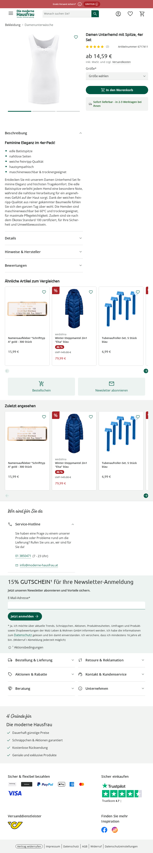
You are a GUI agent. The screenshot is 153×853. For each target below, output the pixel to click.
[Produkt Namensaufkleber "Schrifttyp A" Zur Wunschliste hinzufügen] (44, 292)
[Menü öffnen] (11, 13)
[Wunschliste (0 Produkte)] (130, 14)
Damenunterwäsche (39, 25)
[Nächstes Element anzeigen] (146, 371)
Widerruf (96, 846)
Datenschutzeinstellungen (121, 846)
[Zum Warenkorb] (142, 14)
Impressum (53, 846)
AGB (84, 846)
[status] (66, 14)
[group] (44, 69)
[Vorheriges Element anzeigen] (7, 371)
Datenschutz (23, 635)
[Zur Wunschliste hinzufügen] (76, 37)
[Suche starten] (95, 13)
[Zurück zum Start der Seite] (149, 827)
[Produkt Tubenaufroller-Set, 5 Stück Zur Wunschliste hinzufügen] (138, 292)
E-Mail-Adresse (18, 598)
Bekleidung (13, 25)
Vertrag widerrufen (29, 846)
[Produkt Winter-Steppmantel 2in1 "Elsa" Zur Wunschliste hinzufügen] (91, 292)
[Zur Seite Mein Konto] (118, 14)
